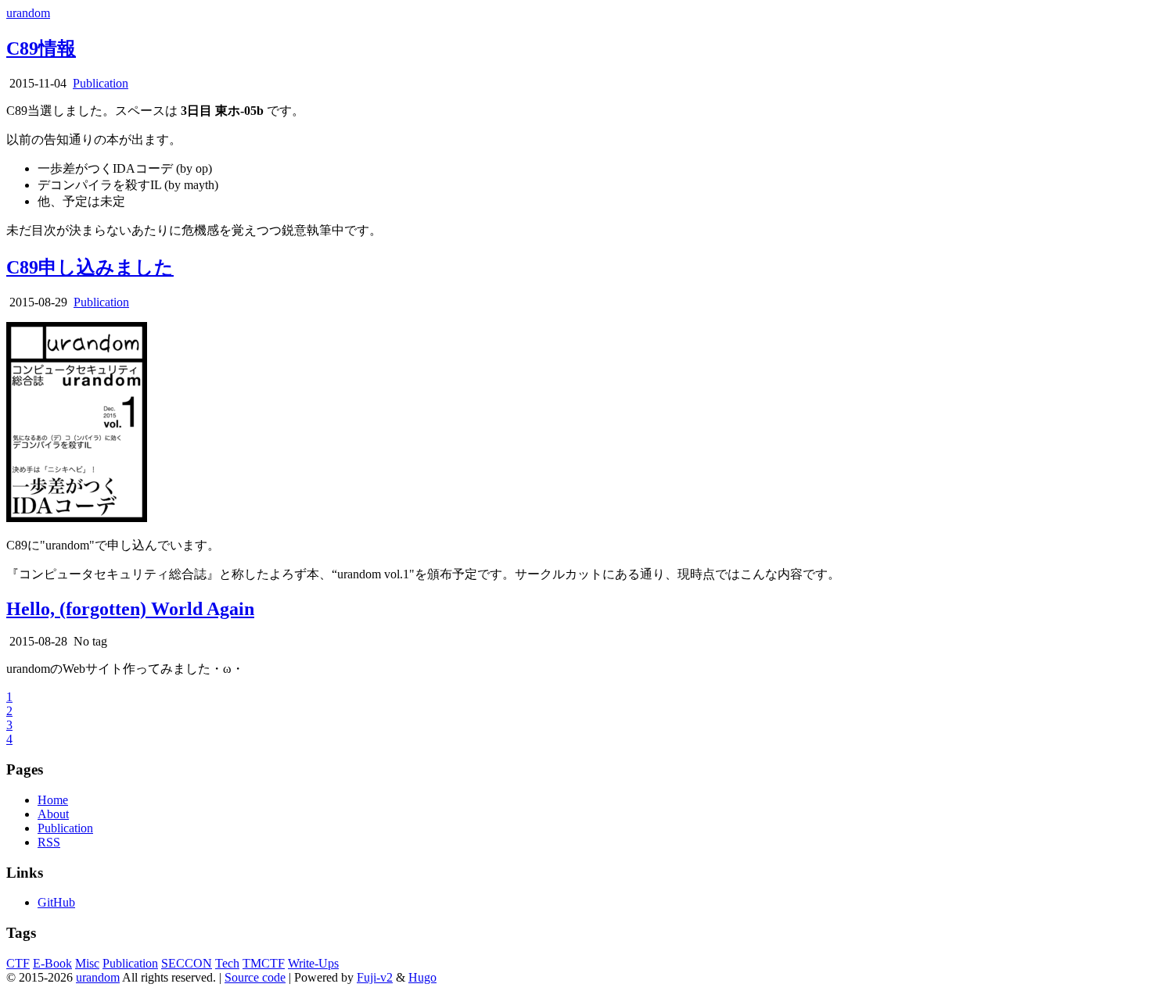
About (53, 814)
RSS (49, 842)
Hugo (422, 977)
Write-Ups (313, 963)
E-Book (52, 963)
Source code (255, 977)
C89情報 (41, 48)
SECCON (186, 963)
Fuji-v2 (375, 977)
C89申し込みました (90, 267)
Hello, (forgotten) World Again (130, 609)
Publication (100, 83)
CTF (18, 963)
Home (53, 800)
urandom (28, 13)
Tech (227, 963)
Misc (87, 963)
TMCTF (264, 963)
